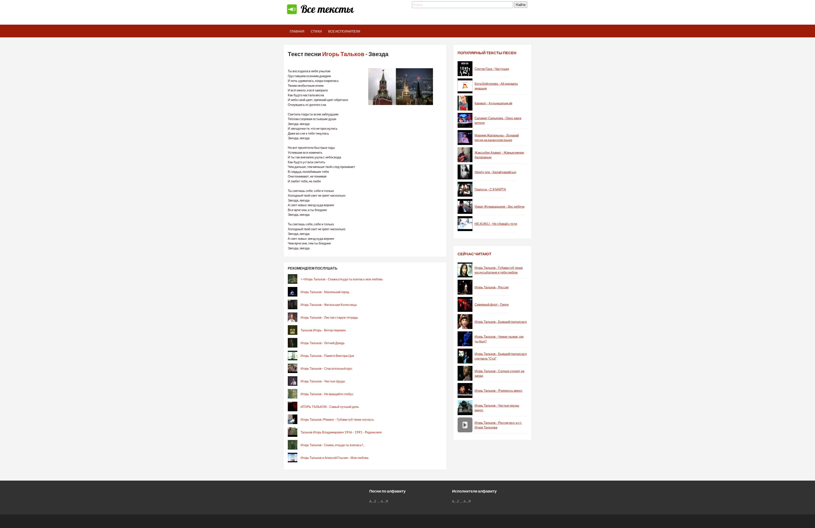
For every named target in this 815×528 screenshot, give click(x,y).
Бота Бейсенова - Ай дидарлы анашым (496, 86)
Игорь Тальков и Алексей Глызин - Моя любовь (335, 458)
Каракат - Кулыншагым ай (493, 103)
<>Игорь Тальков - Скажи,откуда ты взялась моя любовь (342, 279)
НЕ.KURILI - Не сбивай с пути (496, 224)
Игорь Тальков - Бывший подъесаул (501, 322)
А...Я (384, 501)
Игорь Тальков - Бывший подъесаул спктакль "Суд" (501, 356)
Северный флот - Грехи (492, 304)
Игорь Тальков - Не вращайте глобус (327, 394)
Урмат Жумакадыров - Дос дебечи (499, 206)
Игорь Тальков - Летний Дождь (323, 343)
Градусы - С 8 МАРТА (490, 189)
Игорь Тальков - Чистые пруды (323, 381)
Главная (297, 31)
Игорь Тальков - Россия (492, 287)
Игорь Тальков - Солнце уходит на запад (499, 373)
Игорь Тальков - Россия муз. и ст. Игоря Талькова (498, 425)
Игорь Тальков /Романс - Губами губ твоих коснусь (337, 419)
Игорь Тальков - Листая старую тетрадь (329, 317)
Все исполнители (344, 31)
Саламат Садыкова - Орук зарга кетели (498, 120)
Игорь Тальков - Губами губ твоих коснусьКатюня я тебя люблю (499, 270)
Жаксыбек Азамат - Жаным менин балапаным (499, 154)
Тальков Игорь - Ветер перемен (323, 330)
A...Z (373, 501)
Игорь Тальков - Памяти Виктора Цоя (327, 356)
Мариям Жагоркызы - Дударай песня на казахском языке (497, 137)
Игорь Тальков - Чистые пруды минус (497, 407)
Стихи (316, 31)
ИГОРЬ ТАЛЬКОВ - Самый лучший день (330, 407)
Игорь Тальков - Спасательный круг (326, 368)
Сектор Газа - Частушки (492, 69)
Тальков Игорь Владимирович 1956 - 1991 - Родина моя (341, 432)
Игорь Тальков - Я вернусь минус (499, 390)
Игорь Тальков (343, 53)
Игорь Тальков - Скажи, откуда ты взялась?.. (332, 445)
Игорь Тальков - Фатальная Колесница (329, 305)
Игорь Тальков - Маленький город (325, 292)
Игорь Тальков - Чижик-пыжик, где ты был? (499, 339)
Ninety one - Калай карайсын (495, 172)
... (378, 501)
